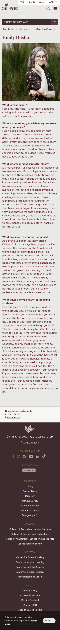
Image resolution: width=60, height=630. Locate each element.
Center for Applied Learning (30, 562)
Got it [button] (49, 620)
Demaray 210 (13, 417)
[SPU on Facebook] (13, 457)
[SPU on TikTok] (44, 456)
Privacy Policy (30, 590)
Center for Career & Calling (30, 557)
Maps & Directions (30, 510)
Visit (22, 2)
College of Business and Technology (30, 534)
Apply (32, 2)
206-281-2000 (31, 442)
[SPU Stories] (29, 471)
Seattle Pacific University (16, 29)
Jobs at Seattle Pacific (30, 610)
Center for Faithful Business (30, 567)
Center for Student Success (30, 572)
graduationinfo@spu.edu (20, 411)
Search (47, 6)
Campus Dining (30, 491)
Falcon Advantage (30, 505)
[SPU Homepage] (30, 432)
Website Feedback (30, 600)
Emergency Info (30, 515)
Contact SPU (30, 605)
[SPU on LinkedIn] (37, 457)
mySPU (51, 2)
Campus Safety (30, 501)
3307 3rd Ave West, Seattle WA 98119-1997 (31, 437)
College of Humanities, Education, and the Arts (30, 538)
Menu (54, 6)
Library (30, 486)
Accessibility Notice (30, 595)
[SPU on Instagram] (24, 457)
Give (41, 2)
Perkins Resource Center (30, 576)
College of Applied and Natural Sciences (30, 529)
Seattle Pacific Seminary (30, 543)
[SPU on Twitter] (18, 457)
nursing (14, 108)
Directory (30, 496)
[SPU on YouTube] (31, 457)
